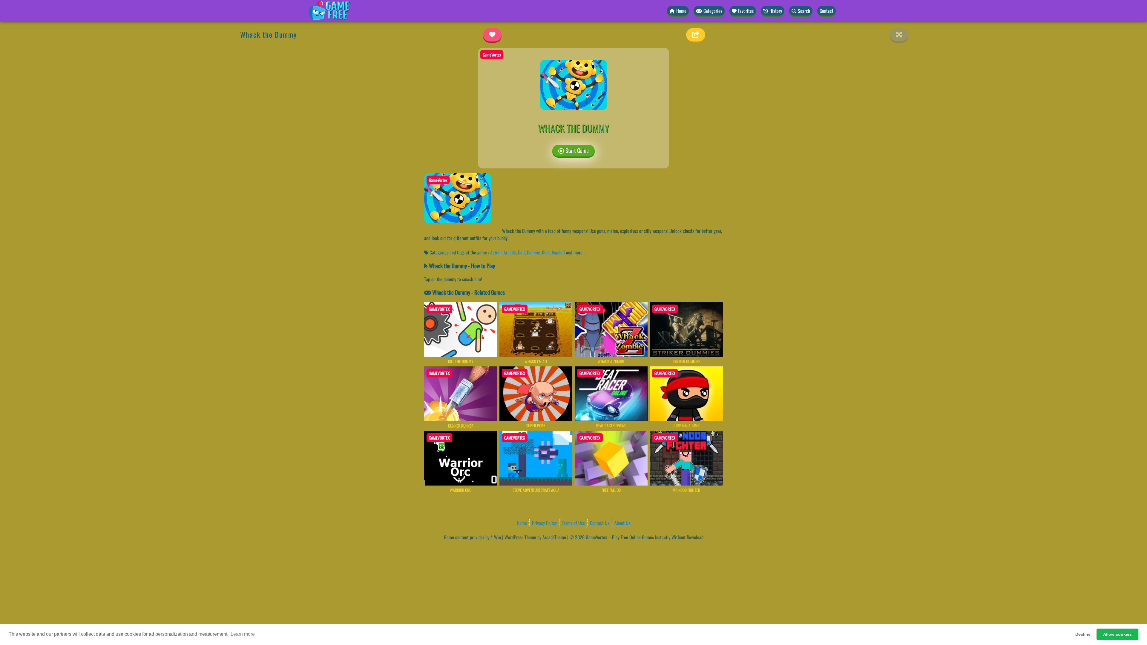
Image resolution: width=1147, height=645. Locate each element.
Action (496, 252)
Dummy (533, 252)
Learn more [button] (243, 634)
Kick (546, 252)
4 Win (495, 537)
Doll (521, 252)
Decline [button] (1083, 634)
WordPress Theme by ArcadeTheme (535, 537)
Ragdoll (558, 252)
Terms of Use (573, 522)
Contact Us (599, 522)
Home (522, 522)
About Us (622, 522)
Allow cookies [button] (1117, 634)
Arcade (510, 252)
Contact (826, 10)
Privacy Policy (544, 522)
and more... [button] (575, 252)
